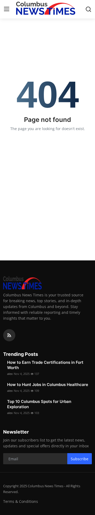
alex (10, 374)
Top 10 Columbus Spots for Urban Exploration (39, 404)
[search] (88, 9)
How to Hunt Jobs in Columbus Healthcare (47, 384)
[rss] (9, 335)
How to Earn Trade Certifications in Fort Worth (45, 365)
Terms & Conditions (20, 501)
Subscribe (79, 458)
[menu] (6, 9)
